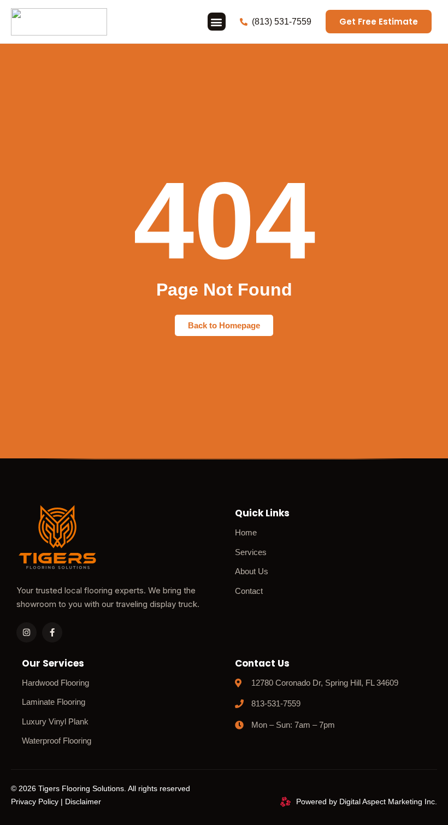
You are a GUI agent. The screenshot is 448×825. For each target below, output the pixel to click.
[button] (217, 22)
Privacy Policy (34, 801)
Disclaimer (83, 801)
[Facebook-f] (52, 632)
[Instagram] (26, 632)
